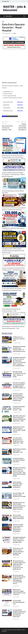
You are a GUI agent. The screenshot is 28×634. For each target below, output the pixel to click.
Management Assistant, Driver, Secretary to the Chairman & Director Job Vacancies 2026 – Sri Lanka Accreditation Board (19, 361)
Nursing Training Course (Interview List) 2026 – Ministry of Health (19, 374)
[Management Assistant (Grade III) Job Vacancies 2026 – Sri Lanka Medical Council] (7, 346)
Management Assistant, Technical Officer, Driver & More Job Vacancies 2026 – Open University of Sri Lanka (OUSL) (19, 472)
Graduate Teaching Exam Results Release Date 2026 (19, 460)
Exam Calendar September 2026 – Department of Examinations (18, 484)
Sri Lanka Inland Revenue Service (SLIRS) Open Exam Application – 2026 (18, 440)
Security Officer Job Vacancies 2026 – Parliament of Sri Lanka (19, 494)
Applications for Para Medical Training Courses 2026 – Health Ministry (19, 429)
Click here (20, 102)
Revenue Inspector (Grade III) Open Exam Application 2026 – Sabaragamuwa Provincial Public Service (19, 579)
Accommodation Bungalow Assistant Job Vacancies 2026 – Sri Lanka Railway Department (19, 613)
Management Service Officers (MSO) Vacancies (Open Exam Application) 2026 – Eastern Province (19, 506)
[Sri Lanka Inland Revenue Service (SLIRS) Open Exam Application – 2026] (7, 438)
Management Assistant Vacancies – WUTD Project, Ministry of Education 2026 (19, 539)
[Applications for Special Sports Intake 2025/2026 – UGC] (7, 449)
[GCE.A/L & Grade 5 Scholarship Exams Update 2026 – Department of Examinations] (7, 524)
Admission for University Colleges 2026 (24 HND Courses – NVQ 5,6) (19, 592)
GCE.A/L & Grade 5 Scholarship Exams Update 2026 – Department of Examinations (18, 528)
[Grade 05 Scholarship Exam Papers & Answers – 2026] (7, 406)
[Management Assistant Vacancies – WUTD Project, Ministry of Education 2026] (7, 537)
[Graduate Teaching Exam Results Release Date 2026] (7, 458)
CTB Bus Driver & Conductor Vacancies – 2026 (19, 338)
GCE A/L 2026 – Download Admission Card (18, 602)
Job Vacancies (10, 116)
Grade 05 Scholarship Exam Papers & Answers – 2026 (19, 408)
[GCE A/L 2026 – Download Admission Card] (7, 600)
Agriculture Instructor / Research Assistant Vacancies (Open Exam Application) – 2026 (19, 418)
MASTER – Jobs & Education (14, 8)
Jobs (16, 116)
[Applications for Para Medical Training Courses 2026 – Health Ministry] (7, 427)
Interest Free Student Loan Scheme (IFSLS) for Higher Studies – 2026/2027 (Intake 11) (19, 385)
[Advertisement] (14, 67)
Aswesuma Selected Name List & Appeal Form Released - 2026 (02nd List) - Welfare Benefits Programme (13, 174)
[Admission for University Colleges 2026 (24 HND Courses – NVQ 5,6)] (7, 589)
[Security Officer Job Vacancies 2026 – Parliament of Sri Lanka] (7, 493)
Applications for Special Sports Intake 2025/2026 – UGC (19, 450)
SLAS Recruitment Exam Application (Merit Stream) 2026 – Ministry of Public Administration (19, 397)
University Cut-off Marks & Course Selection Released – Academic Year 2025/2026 (18, 551)
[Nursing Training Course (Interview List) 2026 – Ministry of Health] (7, 372)
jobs (3, 21)
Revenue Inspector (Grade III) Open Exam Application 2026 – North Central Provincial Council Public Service (19, 565)
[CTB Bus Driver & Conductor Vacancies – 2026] (7, 337)
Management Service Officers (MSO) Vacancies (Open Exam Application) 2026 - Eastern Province (13, 250)
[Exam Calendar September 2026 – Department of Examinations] (7, 482)
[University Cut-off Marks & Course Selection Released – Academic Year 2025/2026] (7, 548)
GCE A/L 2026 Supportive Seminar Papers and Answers (18, 516)
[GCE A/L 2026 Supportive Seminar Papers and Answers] (7, 515)
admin (14, 33)
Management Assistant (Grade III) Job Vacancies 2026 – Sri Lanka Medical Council (19, 349)
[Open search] (24, 16)
